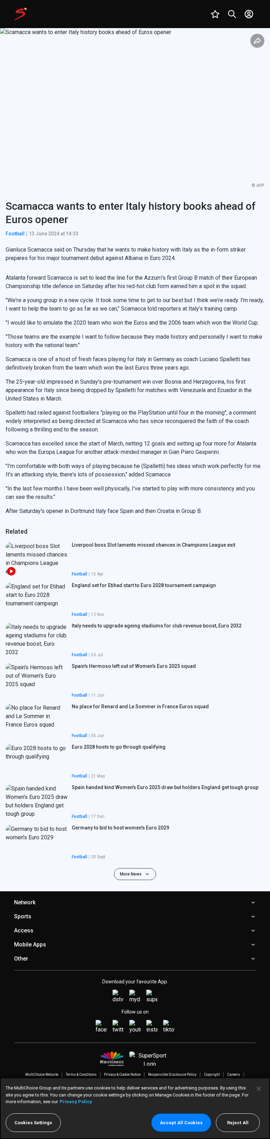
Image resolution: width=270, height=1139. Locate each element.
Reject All (238, 1122)
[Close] (258, 1088)
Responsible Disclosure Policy (172, 1074)
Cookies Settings (33, 1122)
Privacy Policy (76, 1101)
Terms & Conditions (81, 1074)
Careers (233, 1074)
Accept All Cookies (181, 1122)
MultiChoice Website (41, 1074)
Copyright (212, 1074)
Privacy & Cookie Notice (122, 1074)
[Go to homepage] (20, 14)
